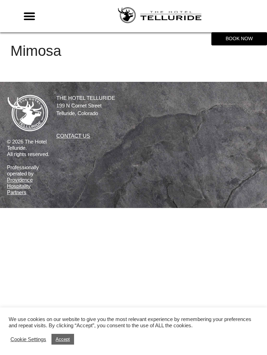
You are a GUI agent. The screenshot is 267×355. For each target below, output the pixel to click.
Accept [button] (63, 339)
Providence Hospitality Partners (20, 186)
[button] (30, 16)
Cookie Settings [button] (28, 339)
